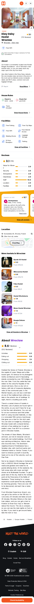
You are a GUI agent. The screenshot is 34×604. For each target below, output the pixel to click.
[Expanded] (4, 519)
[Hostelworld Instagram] (14, 544)
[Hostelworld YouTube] (19, 544)
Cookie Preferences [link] (17, 595)
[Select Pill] (21, 3)
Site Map (23, 590)
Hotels (16, 558)
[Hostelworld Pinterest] (23, 544)
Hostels (9, 558)
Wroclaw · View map (11, 43)
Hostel (4, 31)
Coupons (18, 586)
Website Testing (13, 590)
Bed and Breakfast (25, 558)
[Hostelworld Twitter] (10, 544)
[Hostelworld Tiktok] (28, 544)
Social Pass (17, 562)
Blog (4, 558)
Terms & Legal (9, 586)
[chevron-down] (19, 347)
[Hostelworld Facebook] (5, 544)
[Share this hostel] (31, 28)
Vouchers (26, 586)
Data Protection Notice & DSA (17, 581)
